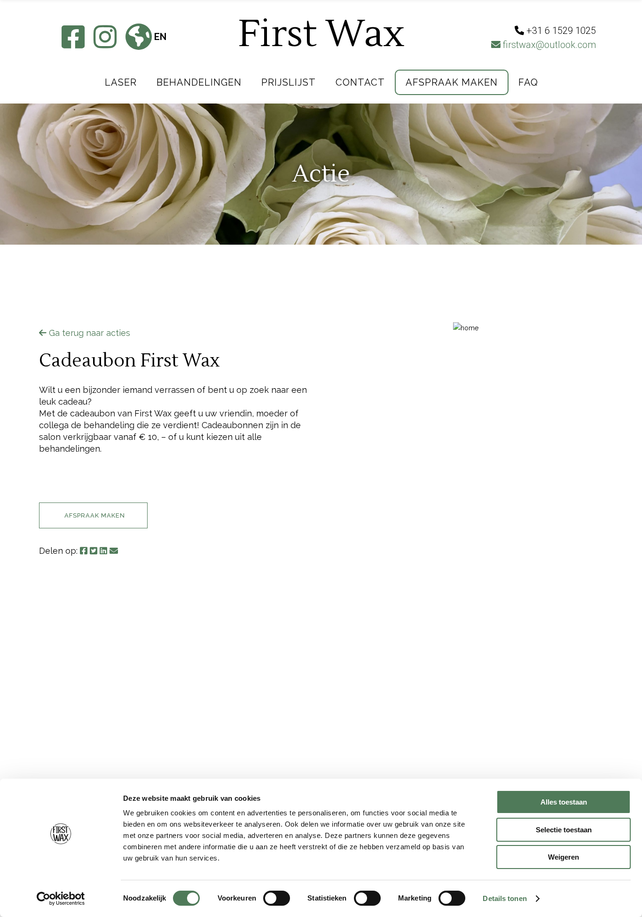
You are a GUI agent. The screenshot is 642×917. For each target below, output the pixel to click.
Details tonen (504, 898)
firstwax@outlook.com (548, 44)
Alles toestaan (563, 802)
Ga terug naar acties (88, 333)
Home (122, 713)
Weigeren (563, 857)
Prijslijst (132, 746)
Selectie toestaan (564, 830)
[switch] (276, 898)
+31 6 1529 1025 (282, 741)
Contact (129, 762)
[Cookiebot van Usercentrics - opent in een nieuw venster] (61, 899)
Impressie (131, 729)
